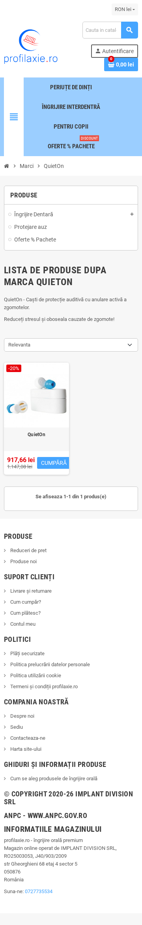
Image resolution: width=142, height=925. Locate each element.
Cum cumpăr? (25, 602)
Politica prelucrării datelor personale (49, 664)
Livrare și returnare (30, 591)
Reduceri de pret (28, 550)
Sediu (16, 727)
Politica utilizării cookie (35, 675)
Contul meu (22, 624)
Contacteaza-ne (27, 738)
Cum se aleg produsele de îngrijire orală (53, 778)
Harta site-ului (25, 749)
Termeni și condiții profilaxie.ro (43, 686)
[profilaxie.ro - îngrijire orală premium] (31, 46)
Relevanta (19, 345)
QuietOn (36, 434)
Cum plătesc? (25, 613)
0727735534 (38, 891)
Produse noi (23, 561)
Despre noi (21, 716)
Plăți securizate (27, 653)
